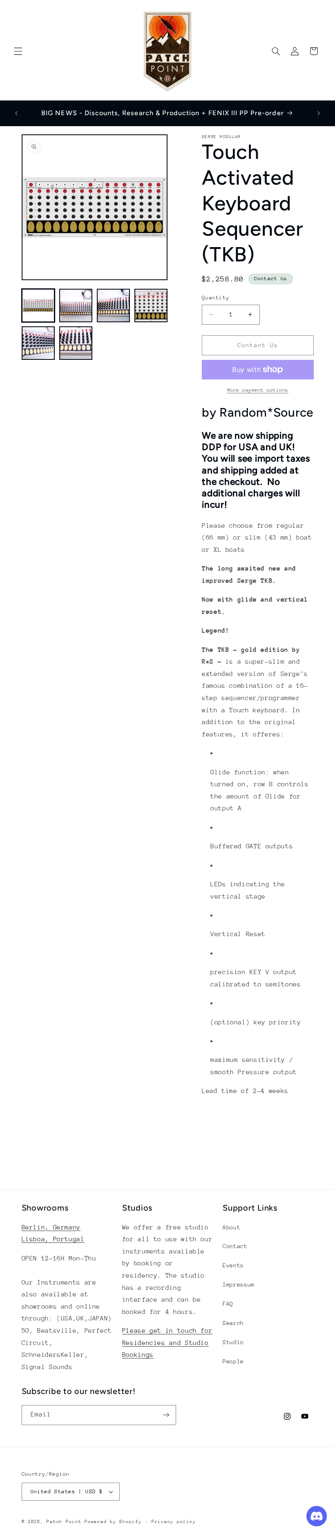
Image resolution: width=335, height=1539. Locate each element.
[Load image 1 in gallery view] (38, 305)
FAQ (228, 1303)
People (233, 1361)
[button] (18, 51)
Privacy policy (174, 1521)
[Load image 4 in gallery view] (151, 305)
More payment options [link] (258, 390)
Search (233, 1323)
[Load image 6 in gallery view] (76, 343)
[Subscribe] (165, 1415)
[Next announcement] (319, 113)
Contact (235, 1246)
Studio (233, 1342)
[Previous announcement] (16, 113)
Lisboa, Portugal (53, 1239)
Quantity (215, 297)
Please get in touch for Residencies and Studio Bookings (167, 1342)
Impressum (239, 1284)
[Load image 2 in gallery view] (76, 305)
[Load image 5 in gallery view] (38, 343)
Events (233, 1265)
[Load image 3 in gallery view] (113, 305)
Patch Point (64, 1521)
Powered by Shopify (113, 1521)
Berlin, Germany (51, 1227)
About (231, 1227)
